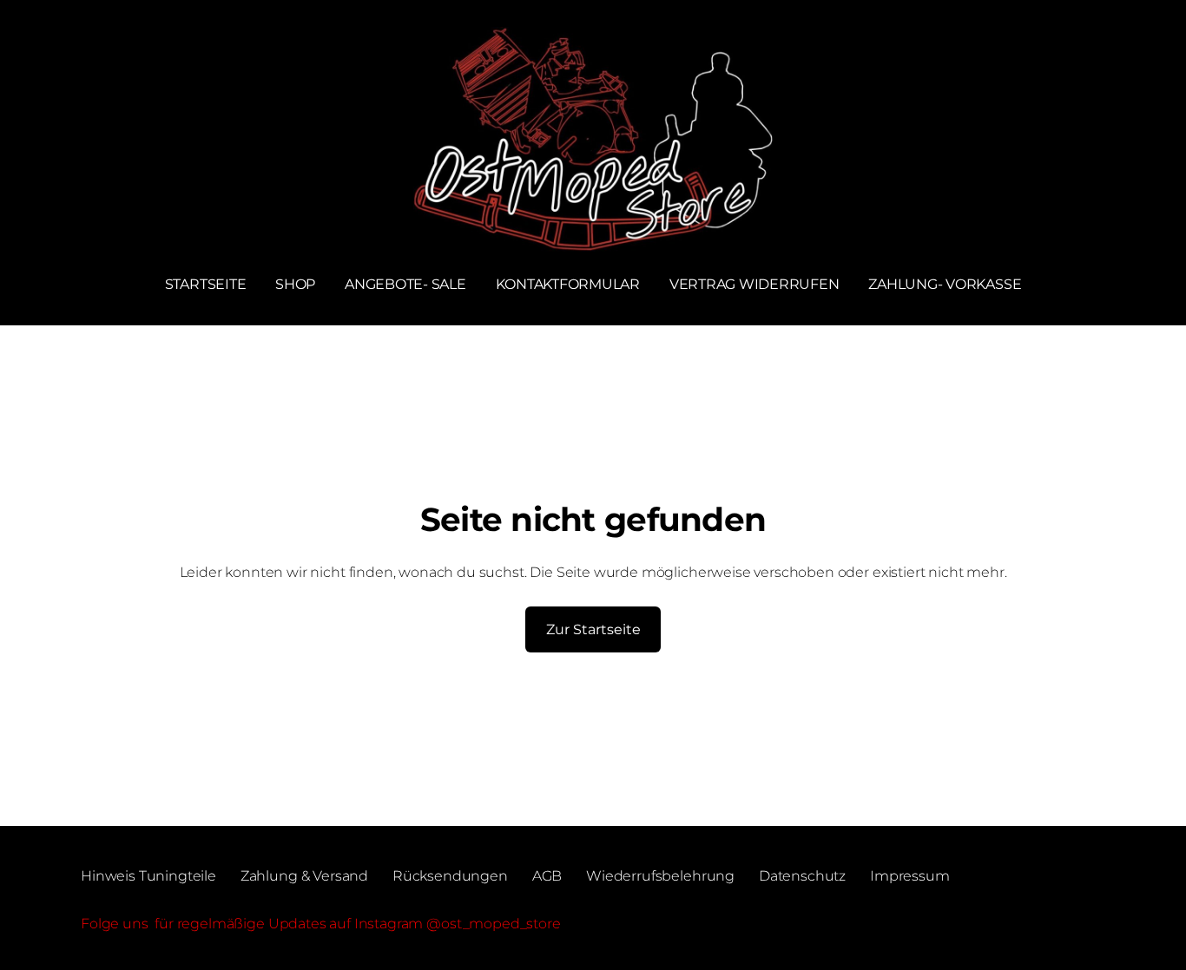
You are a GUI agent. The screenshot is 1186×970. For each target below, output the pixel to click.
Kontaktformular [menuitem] (568, 284)
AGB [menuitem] (547, 876)
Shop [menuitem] (295, 284)
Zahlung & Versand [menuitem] (304, 876)
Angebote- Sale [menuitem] (405, 284)
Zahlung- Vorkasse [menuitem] (944, 284)
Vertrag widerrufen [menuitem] (754, 284)
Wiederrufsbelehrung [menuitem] (660, 876)
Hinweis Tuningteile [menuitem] (148, 876)
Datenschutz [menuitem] (802, 876)
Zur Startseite (593, 629)
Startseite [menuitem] (206, 284)
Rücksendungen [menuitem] (450, 876)
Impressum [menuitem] (910, 876)
